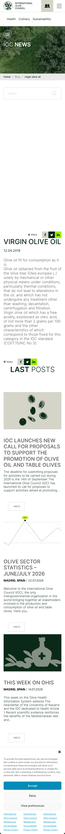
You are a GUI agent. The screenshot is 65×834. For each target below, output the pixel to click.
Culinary (24, 19)
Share (34, 234)
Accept (32, 785)
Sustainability (42, 19)
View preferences (32, 805)
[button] (59, 752)
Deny (32, 795)
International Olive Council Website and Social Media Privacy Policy (11, 822)
